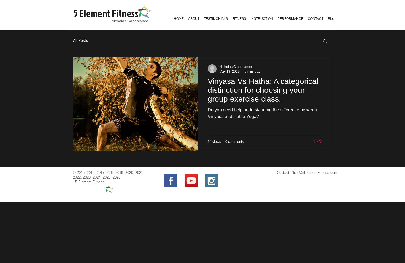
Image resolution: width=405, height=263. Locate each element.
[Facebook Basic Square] (170, 180)
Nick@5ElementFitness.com (314, 173)
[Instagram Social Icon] (211, 180)
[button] (325, 41)
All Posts (80, 40)
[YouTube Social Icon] (191, 180)
